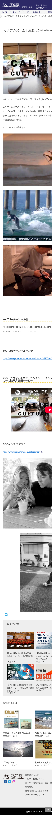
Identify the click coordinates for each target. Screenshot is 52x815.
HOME (4, 11)
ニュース (16, 11)
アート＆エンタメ (35, 11)
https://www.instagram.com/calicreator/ (21, 451)
